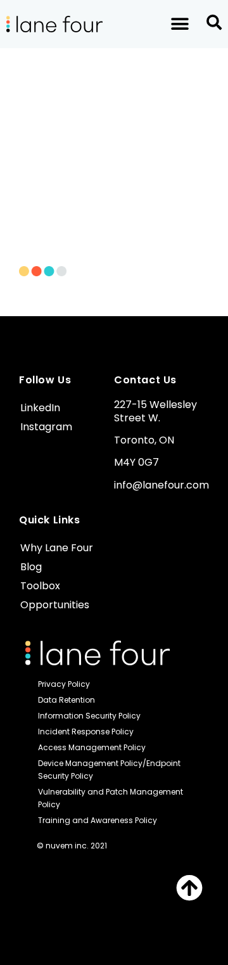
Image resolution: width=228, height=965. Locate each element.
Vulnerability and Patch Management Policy (110, 798)
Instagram (46, 426)
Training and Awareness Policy (97, 820)
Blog (31, 566)
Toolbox (40, 585)
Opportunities (54, 605)
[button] (179, 24)
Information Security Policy (89, 715)
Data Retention (66, 699)
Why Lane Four (56, 547)
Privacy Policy (64, 684)
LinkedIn (40, 407)
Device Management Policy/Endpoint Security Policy (109, 769)
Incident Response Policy (86, 731)
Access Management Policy (92, 747)
